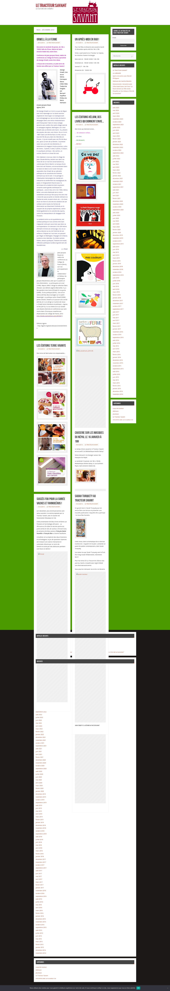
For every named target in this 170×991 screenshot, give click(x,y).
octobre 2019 (117, 241)
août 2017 (116, 312)
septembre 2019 (118, 244)
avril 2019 (116, 255)
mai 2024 (116, 110)
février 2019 (116, 261)
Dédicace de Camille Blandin (122, 81)
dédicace (115, 411)
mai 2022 (116, 164)
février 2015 (116, 386)
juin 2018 (116, 283)
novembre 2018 (118, 269)
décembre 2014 (118, 391)
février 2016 (116, 354)
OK (138, 988)
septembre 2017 (118, 309)
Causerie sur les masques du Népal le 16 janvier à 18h (89, 437)
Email (114, 38)
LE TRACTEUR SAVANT (120, 70)
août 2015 (116, 371)
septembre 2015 (118, 369)
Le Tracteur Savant (51, 5)
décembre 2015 (118, 360)
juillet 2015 (116, 374)
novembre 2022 (118, 147)
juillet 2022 (116, 159)
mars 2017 (116, 323)
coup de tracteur (118, 408)
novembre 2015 (118, 363)
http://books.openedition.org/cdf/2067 (49, 316)
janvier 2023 (117, 142)
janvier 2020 (117, 232)
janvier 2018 (117, 298)
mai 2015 (116, 380)
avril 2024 (116, 113)
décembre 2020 (118, 201)
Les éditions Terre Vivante (51, 345)
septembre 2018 (118, 275)
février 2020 (116, 230)
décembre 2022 (118, 144)
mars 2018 (116, 292)
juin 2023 (116, 130)
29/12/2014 (41, 42)
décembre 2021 (118, 178)
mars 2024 (116, 116)
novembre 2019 (118, 238)
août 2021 (116, 190)
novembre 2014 (118, 394)
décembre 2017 (118, 300)
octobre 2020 (117, 207)
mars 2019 (116, 258)
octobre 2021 (117, 184)
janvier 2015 (117, 388)
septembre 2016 (118, 337)
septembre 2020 (118, 210)
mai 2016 (116, 346)
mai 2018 (116, 286)
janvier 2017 (117, 329)
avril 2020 (116, 224)
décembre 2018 (118, 266)
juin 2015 (116, 377)
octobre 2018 (117, 272)
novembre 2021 (118, 181)
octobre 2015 (117, 366)
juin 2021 (116, 193)
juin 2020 (116, 218)
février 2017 (116, 326)
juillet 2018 (116, 281)
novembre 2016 (118, 332)
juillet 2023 (116, 127)
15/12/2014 (41, 506)
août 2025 (116, 108)
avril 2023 (116, 133)
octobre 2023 (117, 122)
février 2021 (116, 198)
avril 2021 (116, 195)
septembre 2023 (118, 124)
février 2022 (116, 173)
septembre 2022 (118, 153)
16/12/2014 (79, 444)
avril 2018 (116, 289)
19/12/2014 (79, 124)
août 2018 (116, 278)
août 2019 (116, 247)
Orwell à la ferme (47, 39)
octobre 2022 (117, 150)
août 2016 (116, 340)
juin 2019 (116, 249)
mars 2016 (116, 352)
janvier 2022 (117, 176)
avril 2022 (116, 167)
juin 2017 (116, 315)
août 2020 (116, 212)
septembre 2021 (118, 187)
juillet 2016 (116, 343)
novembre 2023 (118, 119)
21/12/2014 (79, 42)
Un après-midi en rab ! (87, 39)
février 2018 (116, 295)
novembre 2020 (118, 204)
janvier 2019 (117, 264)
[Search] (132, 56)
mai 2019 (116, 252)
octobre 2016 (117, 334)
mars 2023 (116, 136)
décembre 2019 (118, 235)
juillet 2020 (116, 215)
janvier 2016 (117, 357)
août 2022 (116, 156)
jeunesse (116, 414)
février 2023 (116, 139)
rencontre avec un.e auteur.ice (123, 420)
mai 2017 (116, 318)
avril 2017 (116, 320)
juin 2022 (116, 161)
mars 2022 (116, 170)
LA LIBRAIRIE (117, 73)
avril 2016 (116, 349)
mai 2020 (116, 221)
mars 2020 (116, 227)
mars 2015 (116, 383)
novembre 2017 (118, 303)
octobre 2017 (117, 306)
